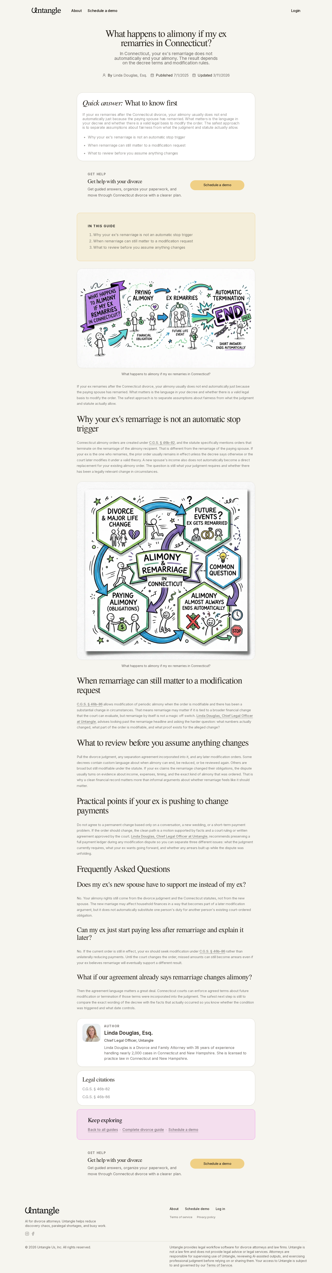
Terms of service (181, 1217)
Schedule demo (197, 1209)
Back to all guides (103, 1129)
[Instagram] (27, 1234)
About (76, 10)
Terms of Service (219, 1265)
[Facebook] (33, 1234)
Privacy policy (206, 1217)
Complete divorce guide (143, 1129)
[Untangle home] (46, 11)
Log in (220, 1209)
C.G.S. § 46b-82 (162, 442)
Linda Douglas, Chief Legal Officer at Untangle (169, 836)
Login (295, 10)
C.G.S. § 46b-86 (90, 704)
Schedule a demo (102, 10)
